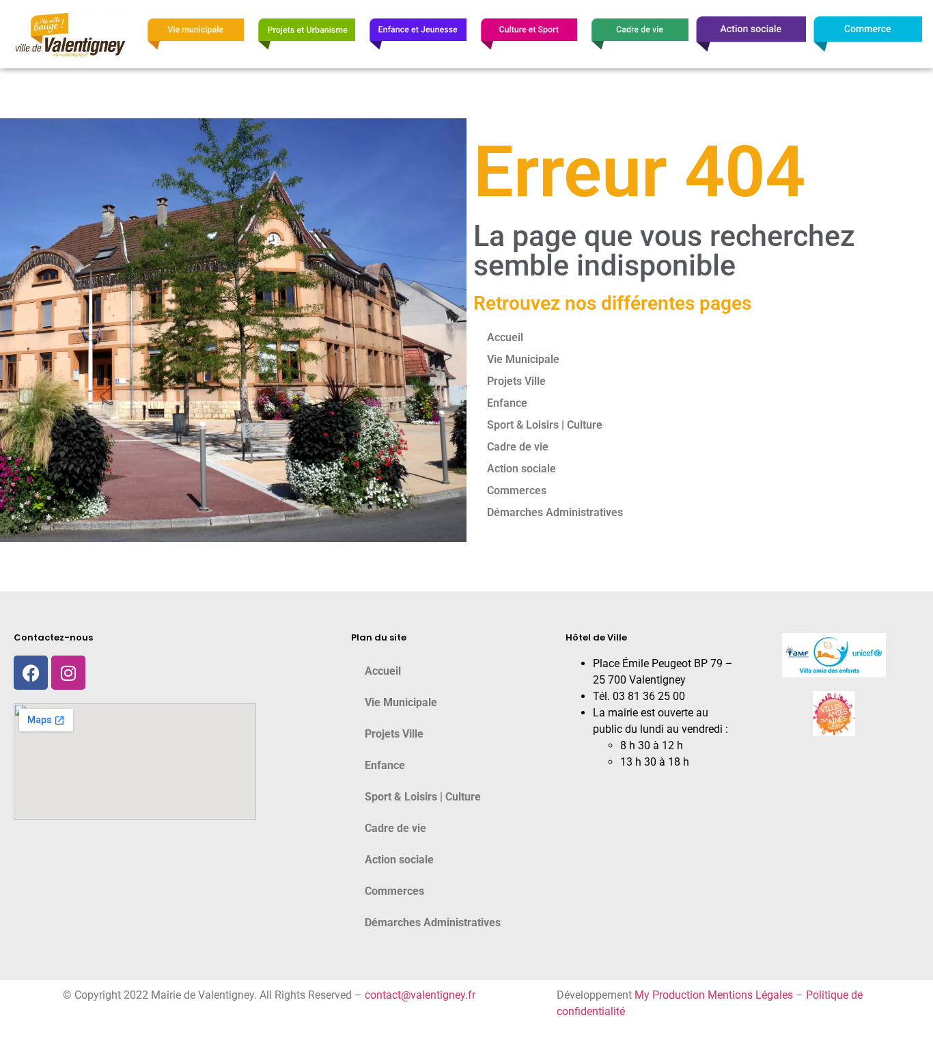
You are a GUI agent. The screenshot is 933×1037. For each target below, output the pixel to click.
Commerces (516, 490)
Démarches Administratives (555, 512)
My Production (670, 994)
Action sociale (521, 468)
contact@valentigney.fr (420, 994)
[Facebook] (31, 673)
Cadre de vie (517, 446)
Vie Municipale (523, 359)
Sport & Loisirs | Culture (544, 424)
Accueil (505, 337)
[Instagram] (68, 673)
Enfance (507, 402)
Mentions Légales (750, 994)
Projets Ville (516, 381)
